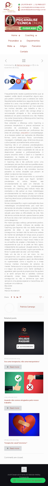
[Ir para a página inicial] (24, 7)
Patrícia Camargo (23, 65)
